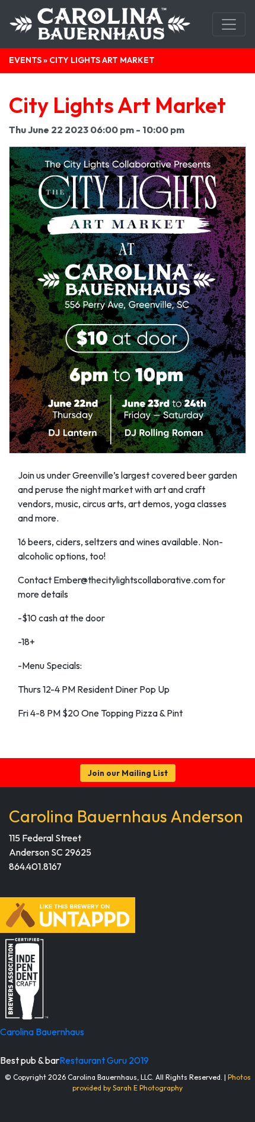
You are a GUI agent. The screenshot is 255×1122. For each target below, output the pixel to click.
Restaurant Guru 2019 (104, 1060)
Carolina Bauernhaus (42, 1032)
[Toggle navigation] (229, 24)
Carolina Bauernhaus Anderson (126, 816)
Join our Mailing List (128, 773)
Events (25, 60)
